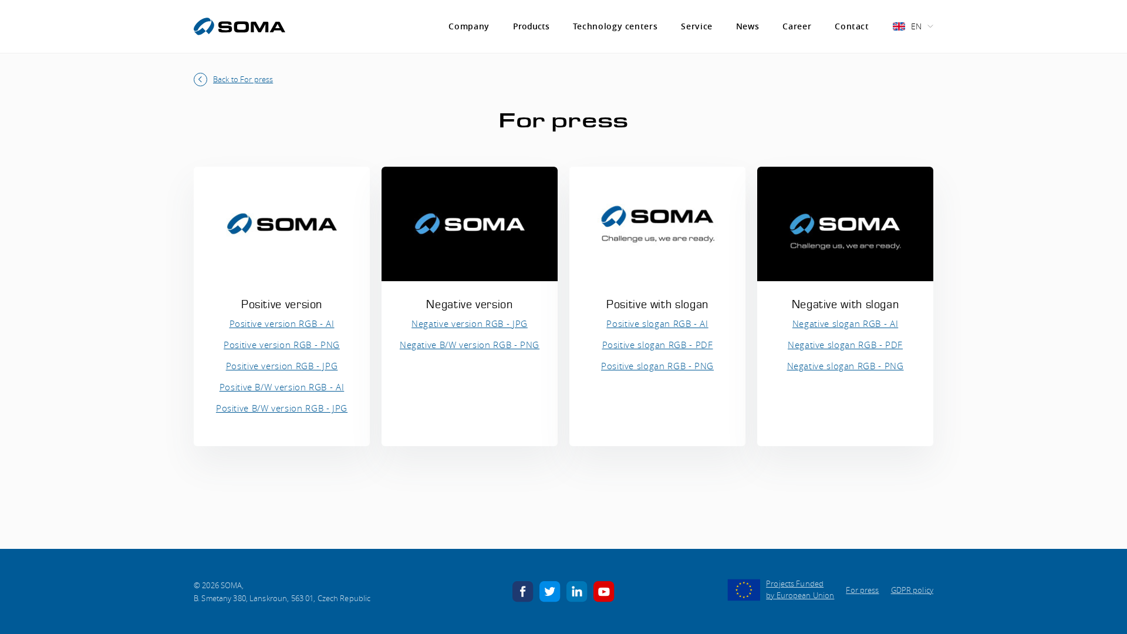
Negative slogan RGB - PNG (845, 366)
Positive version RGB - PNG (282, 344)
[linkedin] (577, 590)
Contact (852, 26)
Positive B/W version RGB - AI (282, 387)
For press (862, 590)
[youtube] (604, 590)
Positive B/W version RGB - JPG (281, 408)
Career (796, 26)
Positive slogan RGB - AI (657, 323)
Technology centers (615, 26)
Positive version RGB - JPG (282, 366)
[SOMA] (239, 26)
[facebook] (523, 590)
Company (468, 26)
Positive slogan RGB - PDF (657, 344)
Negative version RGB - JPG (469, 323)
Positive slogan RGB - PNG (657, 366)
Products (531, 26)
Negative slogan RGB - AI (845, 323)
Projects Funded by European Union (800, 589)
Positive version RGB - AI (282, 323)
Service (696, 26)
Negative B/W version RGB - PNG (469, 344)
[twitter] (550, 590)
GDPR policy (912, 590)
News (748, 26)
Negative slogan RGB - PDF (845, 344)
